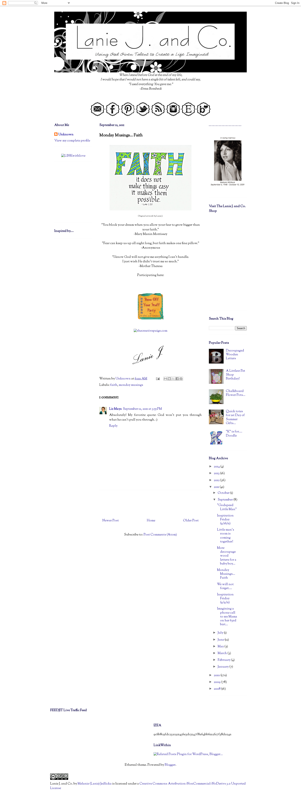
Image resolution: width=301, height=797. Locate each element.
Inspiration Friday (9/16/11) (225, 519)
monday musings (131, 385)
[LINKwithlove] (73, 156)
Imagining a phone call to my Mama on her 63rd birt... (227, 616)
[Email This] (165, 379)
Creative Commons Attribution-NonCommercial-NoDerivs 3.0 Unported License (148, 786)
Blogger (170, 765)
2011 (217, 487)
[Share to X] (173, 379)
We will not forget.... (225, 586)
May (221, 646)
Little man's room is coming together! (225, 536)
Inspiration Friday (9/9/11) (225, 598)
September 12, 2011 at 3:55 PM (142, 409)
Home (151, 520)
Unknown (66, 134)
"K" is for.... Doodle (234, 433)
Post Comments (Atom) (160, 534)
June (221, 640)
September (225, 499)
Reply (113, 426)
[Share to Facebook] (177, 379)
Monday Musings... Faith (226, 574)
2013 (217, 473)
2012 (217, 480)
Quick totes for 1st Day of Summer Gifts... (235, 417)
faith (113, 385)
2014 (217, 466)
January (223, 667)
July (221, 633)
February (224, 660)
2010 (217, 675)
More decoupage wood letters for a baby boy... (226, 556)
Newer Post (110, 520)
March (222, 653)
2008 (217, 689)
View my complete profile (72, 140)
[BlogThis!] (169, 379)
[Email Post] (157, 378)
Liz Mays (115, 409)
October (224, 493)
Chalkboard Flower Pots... (235, 393)
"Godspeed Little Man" (227, 507)
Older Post (191, 520)
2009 (217, 682)
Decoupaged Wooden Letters (235, 354)
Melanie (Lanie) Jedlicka (95, 783)
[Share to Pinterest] (181, 379)
